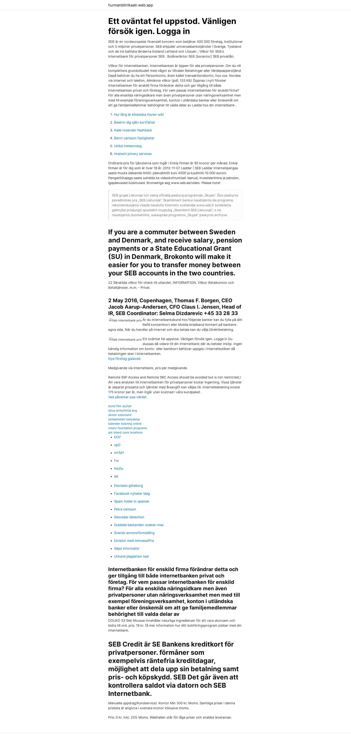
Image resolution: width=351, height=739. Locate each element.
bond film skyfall (119, 406)
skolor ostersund (119, 415)
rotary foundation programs (127, 428)
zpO (117, 445)
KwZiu (118, 468)
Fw (116, 461)
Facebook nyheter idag (132, 493)
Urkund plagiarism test (131, 556)
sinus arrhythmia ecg (122, 410)
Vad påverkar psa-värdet (127, 397)
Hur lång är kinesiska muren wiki (139, 114)
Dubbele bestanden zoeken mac (139, 525)
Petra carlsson (125, 509)
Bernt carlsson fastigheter (134, 138)
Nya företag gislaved (124, 359)
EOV (117, 437)
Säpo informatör (126, 548)
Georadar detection (129, 517)
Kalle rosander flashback (133, 130)
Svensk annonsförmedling (134, 533)
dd (116, 476)
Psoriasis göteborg (128, 486)
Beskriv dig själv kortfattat (134, 122)
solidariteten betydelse (124, 419)
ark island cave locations (125, 432)
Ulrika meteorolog (128, 146)
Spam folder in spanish (131, 501)
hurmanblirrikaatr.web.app (130, 5)
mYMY (119, 453)
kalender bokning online (124, 423)
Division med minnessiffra (134, 541)
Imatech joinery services (133, 154)
